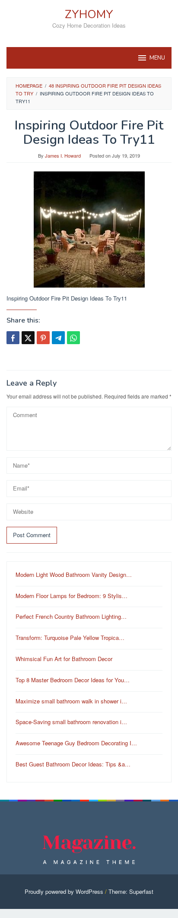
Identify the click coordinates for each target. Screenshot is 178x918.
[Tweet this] (28, 337)
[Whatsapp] (73, 337)
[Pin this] (43, 337)
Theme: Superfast (130, 891)
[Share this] (12, 337)
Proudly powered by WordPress (64, 891)
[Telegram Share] (58, 337)
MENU (157, 58)
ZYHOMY (89, 14)
